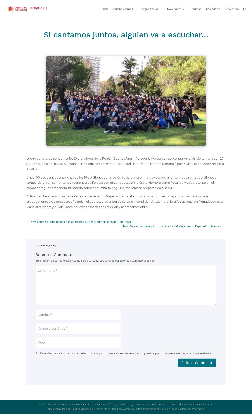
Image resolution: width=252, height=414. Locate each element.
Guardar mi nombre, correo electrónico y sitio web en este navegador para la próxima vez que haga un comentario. (125, 353)
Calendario (213, 9)
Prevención (232, 9)
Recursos (195, 9)
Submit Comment (196, 362)
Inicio (105, 9)
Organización (150, 9)
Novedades (174, 9)
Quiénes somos (123, 9)
